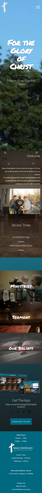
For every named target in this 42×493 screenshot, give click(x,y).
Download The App (21, 421)
